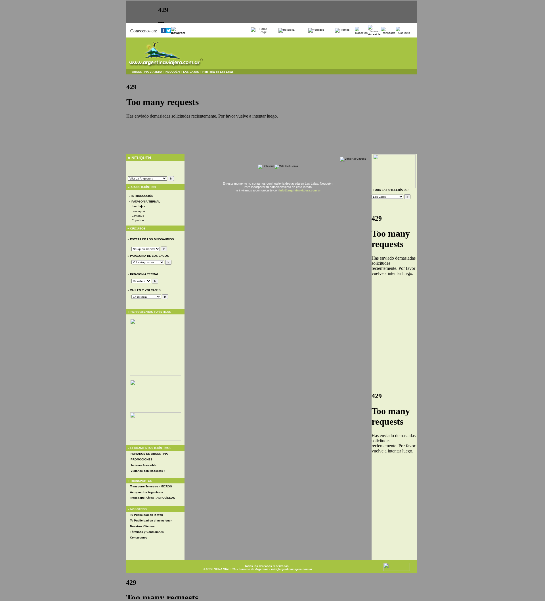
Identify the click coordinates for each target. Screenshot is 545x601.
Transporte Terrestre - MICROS (151, 486)
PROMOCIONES (141, 459)
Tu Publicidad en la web (146, 514)
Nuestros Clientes (142, 526)
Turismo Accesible (143, 465)
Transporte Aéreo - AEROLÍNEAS (152, 497)
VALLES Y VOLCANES (145, 290)
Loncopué (138, 211)
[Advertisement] (278, 214)
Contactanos (138, 537)
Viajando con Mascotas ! (148, 470)
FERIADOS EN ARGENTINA (149, 453)
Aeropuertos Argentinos (146, 492)
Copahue (138, 220)
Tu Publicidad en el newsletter (151, 520)
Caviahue (138, 215)
